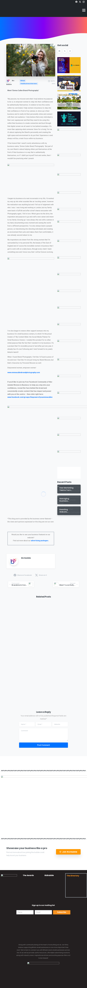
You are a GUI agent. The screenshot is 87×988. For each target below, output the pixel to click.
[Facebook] (76, 2)
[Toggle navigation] (84, 10)
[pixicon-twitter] (9, 896)
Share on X (43, 575)
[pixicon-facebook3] (3, 896)
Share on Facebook (24, 575)
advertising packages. (40, 541)
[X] (80, 2)
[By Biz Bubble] (9, 610)
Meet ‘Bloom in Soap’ (19, 640)
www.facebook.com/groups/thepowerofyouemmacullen (29, 397)
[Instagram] (83, 2)
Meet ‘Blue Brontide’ (19, 688)
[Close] (63, 985)
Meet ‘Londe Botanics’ (58, 688)
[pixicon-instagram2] (14, 896)
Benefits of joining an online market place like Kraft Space (62, 638)
